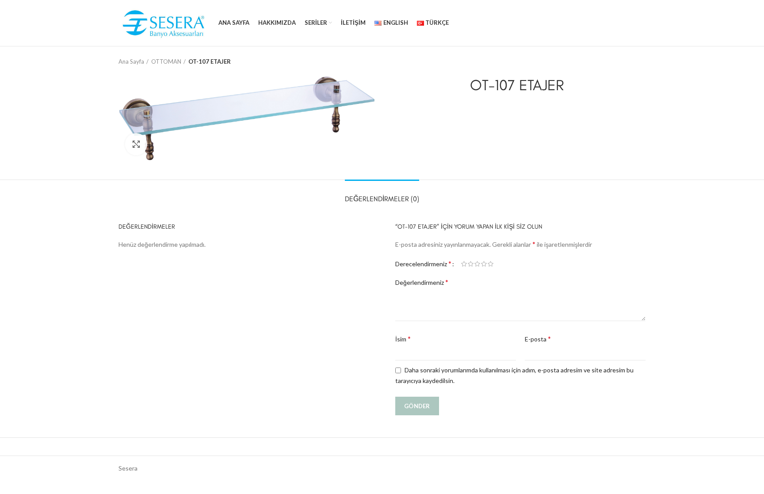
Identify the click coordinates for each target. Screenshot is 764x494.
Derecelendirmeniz (423, 263)
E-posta (538, 338)
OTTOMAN (166, 61)
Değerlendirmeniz (421, 282)
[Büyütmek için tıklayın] (136, 144)
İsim (403, 338)
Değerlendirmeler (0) (382, 199)
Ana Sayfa (131, 61)
